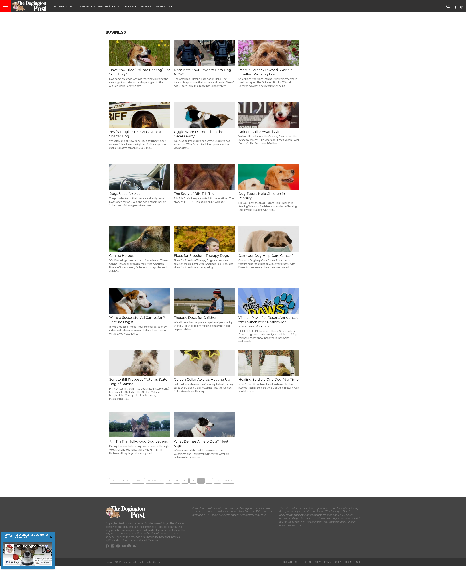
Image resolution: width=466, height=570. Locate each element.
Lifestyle (86, 6)
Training (128, 6)
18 (168, 480)
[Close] (50, 536)
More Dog (163, 6)
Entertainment (64, 6)
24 (217, 480)
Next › (228, 480)
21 (193, 480)
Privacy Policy (332, 562)
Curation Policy (311, 562)
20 (184, 480)
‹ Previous (155, 480)
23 (209, 480)
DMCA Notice (290, 562)
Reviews (145, 6)
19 (176, 480)
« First (138, 480)
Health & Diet (107, 6)
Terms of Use (352, 562)
